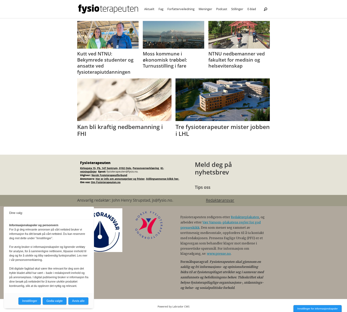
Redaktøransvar (220, 200)
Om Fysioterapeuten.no (106, 182)
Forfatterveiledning (180, 9)
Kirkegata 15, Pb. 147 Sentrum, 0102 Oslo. (106, 168)
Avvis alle (78, 300)
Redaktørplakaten (245, 217)
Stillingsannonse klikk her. (162, 178)
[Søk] (265, 9)
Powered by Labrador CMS (174, 306)
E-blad (251, 9)
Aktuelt (149, 9)
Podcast (221, 9)
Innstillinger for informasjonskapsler (317, 308)
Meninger (205, 9)
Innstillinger (29, 300)
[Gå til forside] (108, 9)
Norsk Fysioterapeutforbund (109, 175)
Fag (160, 9)
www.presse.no (219, 254)
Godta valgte (54, 300)
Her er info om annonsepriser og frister (120, 178)
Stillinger (237, 9)
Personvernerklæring (146, 168)
